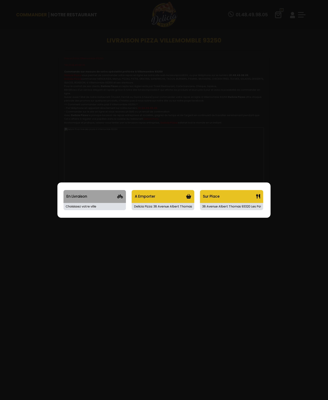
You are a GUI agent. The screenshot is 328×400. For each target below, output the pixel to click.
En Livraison (76, 196)
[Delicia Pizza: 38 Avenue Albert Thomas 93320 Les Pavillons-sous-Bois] (163, 206)
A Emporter (145, 196)
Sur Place (211, 196)
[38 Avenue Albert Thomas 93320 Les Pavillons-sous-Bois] (231, 206)
